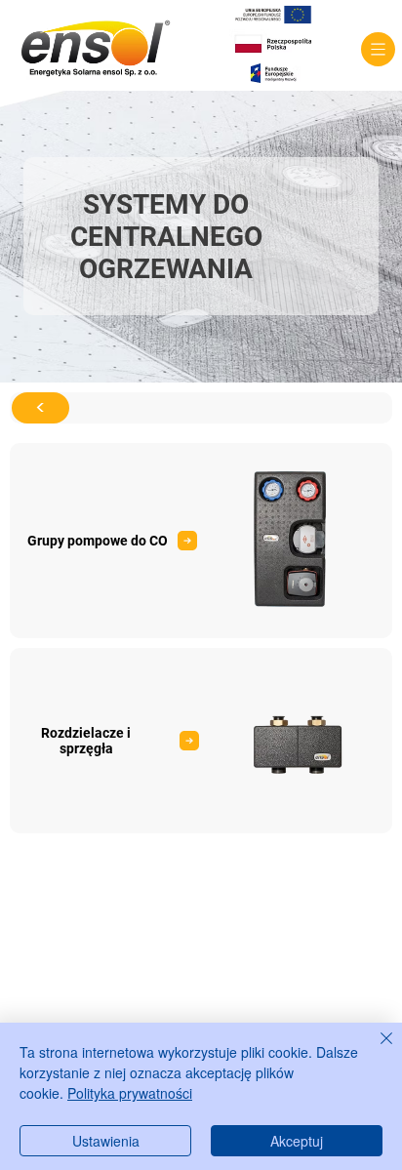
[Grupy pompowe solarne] (201, 740)
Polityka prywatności (129, 1093)
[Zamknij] (374, 1050)
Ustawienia (106, 1140)
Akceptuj (296, 1140)
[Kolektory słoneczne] (201, 540)
